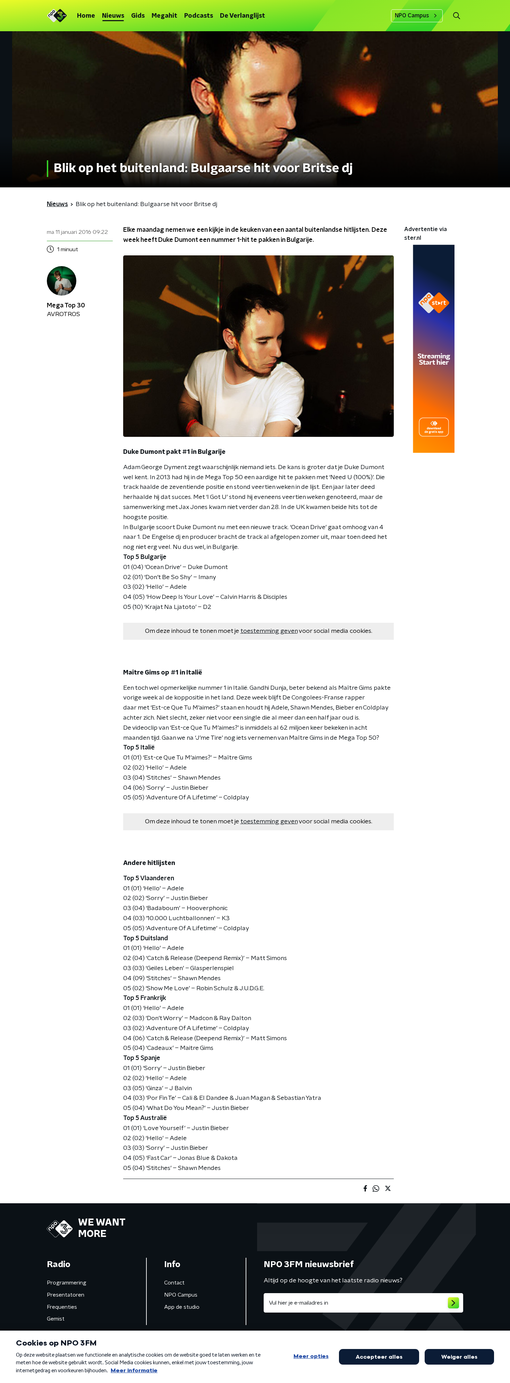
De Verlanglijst (242, 16)
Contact (174, 1283)
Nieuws (113, 16)
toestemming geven (269, 631)
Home (86, 16)
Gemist (56, 1319)
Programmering (66, 1283)
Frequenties (62, 1307)
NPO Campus (412, 15)
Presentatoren (65, 1295)
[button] (456, 15)
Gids (138, 16)
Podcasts (198, 16)
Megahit (164, 16)
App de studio (181, 1307)
